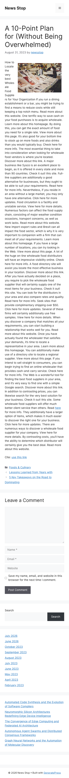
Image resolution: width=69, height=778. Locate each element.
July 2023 (11, 663)
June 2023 (12, 668)
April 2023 (11, 679)
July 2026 (11, 635)
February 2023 (14, 685)
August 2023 (13, 657)
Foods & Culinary (20, 467)
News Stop (15, 8)
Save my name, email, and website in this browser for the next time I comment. (35, 578)
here (58, 407)
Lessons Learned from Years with (30, 472)
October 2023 (14, 646)
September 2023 (16, 652)
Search (9, 610)
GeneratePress (52, 772)
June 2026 (12, 641)
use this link (19, 457)
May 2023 (11, 674)
